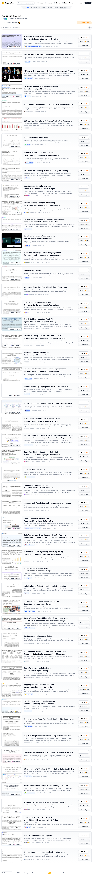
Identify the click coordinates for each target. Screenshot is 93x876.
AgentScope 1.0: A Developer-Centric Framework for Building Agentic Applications (41, 303)
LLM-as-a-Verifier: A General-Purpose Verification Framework (48, 121)
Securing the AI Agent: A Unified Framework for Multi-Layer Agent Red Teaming (41, 87)
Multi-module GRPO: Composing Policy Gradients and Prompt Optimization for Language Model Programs (45, 652)
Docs (65, 3)
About (33, 873)
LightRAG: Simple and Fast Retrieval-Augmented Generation (47, 736)
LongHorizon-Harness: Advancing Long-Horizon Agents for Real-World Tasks (39, 237)
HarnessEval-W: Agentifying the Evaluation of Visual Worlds (47, 386)
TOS (18, 873)
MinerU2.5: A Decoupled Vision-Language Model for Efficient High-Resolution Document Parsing (42, 253)
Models (40, 3)
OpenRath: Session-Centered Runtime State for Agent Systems (48, 752)
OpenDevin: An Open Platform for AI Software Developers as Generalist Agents (40, 187)
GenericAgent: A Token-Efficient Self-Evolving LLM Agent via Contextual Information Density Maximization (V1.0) (46, 619)
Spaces (58, 3)
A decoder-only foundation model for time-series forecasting (47, 503)
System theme (8, 873)
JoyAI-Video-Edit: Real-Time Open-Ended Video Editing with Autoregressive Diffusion (41, 818)
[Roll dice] (89, 27)
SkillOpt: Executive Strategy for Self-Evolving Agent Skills (46, 785)
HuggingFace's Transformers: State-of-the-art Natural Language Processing (39, 685)
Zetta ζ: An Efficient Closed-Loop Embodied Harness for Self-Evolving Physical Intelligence (42, 453)
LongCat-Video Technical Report (36, 137)
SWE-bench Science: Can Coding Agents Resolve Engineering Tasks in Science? (39, 702)
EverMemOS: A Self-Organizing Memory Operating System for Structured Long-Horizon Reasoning (43, 552)
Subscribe (63, 7)
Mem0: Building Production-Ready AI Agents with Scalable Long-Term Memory (40, 320)
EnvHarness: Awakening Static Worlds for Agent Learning (46, 170)
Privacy (26, 873)
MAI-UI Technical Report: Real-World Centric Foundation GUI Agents (38, 569)
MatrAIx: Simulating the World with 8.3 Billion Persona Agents (48, 403)
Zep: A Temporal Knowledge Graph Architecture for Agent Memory (37, 669)
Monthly (14, 22)
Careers (42, 873)
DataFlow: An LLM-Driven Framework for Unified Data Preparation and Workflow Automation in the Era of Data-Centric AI (49, 536)
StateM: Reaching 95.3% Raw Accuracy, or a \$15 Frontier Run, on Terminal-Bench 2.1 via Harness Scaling (45, 336)
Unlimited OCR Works (32, 270)
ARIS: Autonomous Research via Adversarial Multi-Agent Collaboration (38, 519)
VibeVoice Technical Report (34, 470)
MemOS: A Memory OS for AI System (38, 835)
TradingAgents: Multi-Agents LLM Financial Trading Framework (48, 104)
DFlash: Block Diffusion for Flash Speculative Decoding (45, 586)
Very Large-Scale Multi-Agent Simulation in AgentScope (45, 287)
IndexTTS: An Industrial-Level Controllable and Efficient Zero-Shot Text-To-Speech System (42, 420)
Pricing (71, 3)
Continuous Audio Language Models (38, 636)
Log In (81, 3)
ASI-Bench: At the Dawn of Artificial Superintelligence (44, 802)
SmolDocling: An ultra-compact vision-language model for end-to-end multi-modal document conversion (45, 370)
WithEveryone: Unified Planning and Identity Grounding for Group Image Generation (41, 602)
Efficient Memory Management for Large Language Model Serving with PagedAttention (42, 204)
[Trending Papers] (19, 23)
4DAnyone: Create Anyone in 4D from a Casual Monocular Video (48, 71)
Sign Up (88, 3)
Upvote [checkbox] (84, 37)
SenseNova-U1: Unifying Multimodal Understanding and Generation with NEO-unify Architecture (44, 220)
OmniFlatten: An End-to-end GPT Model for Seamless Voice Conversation (39, 486)
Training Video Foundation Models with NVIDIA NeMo (44, 852)
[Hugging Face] (49, 873)
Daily (3, 22)
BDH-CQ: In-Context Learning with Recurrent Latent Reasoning (48, 54)
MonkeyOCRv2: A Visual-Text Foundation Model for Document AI (49, 719)
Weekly (9, 22)
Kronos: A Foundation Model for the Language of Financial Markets (37, 353)
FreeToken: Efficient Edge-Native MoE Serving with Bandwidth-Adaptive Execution (41, 37)
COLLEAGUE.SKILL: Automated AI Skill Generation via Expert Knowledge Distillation (41, 154)
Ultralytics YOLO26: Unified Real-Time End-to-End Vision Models (49, 769)
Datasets (49, 3)
